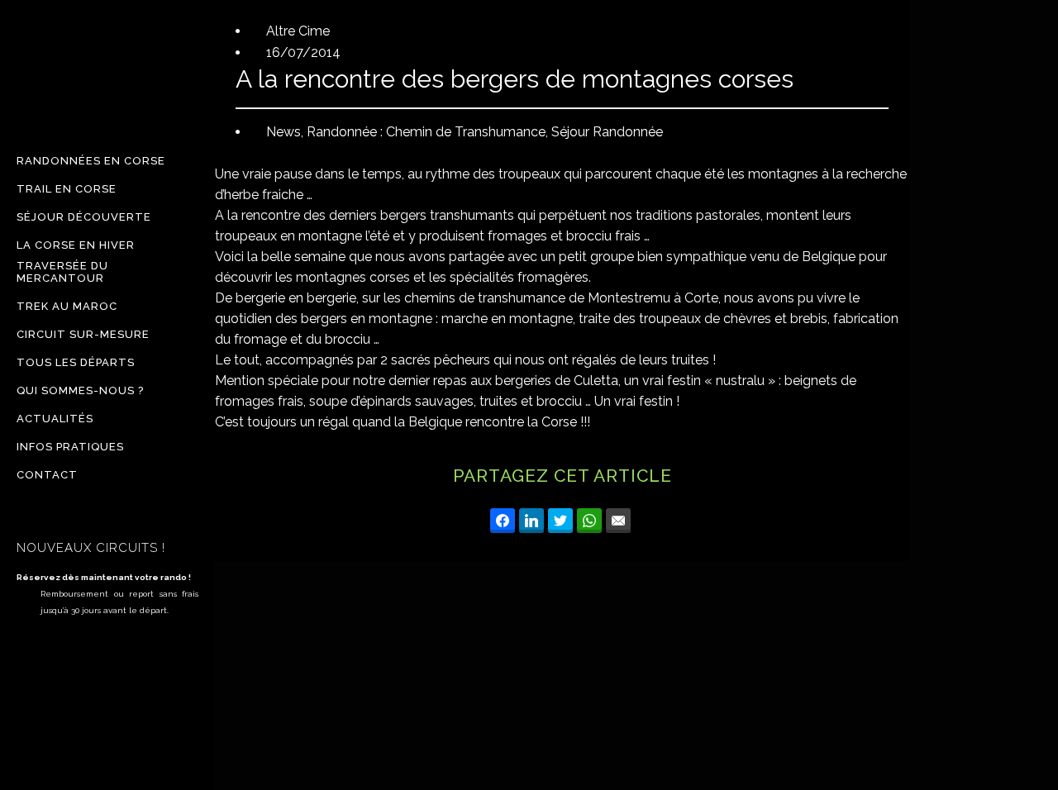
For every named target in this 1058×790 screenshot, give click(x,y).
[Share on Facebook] (502, 520)
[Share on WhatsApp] (589, 520)
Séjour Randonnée (607, 132)
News (283, 132)
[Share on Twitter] (560, 520)
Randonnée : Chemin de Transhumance (426, 132)
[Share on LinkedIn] (531, 520)
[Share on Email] (618, 520)
